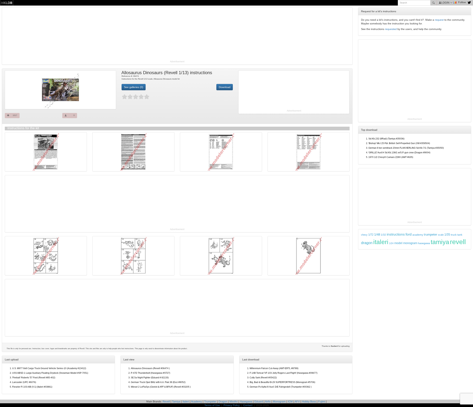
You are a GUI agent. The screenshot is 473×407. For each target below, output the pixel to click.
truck (454, 234)
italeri (380, 241)
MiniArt (233, 401)
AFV (297, 401)
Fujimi (321, 401)
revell (458, 242)
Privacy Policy (232, 405)
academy (417, 234)
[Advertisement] (113, 34)
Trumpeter (210, 401)
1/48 (377, 234)
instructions (396, 234)
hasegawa (424, 243)
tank (459, 234)
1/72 (370, 234)
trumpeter (430, 234)
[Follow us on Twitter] (469, 2)
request (439, 19)
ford (409, 234)
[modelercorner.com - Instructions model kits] (6, 2)
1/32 (383, 234)
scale (441, 234)
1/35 (447, 234)
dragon (366, 243)
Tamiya (176, 401)
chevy (364, 234)
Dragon (223, 401)
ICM (290, 401)
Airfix (268, 401)
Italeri (186, 401)
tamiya (440, 241)
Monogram (279, 401)
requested (391, 29)
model (398, 243)
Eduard (258, 401)
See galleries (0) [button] (133, 87)
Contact (247, 405)
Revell (166, 401)
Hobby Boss (309, 401)
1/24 (391, 243)
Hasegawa (246, 401)
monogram (410, 243)
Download (224, 87)
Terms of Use (212, 405)
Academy (196, 401)
